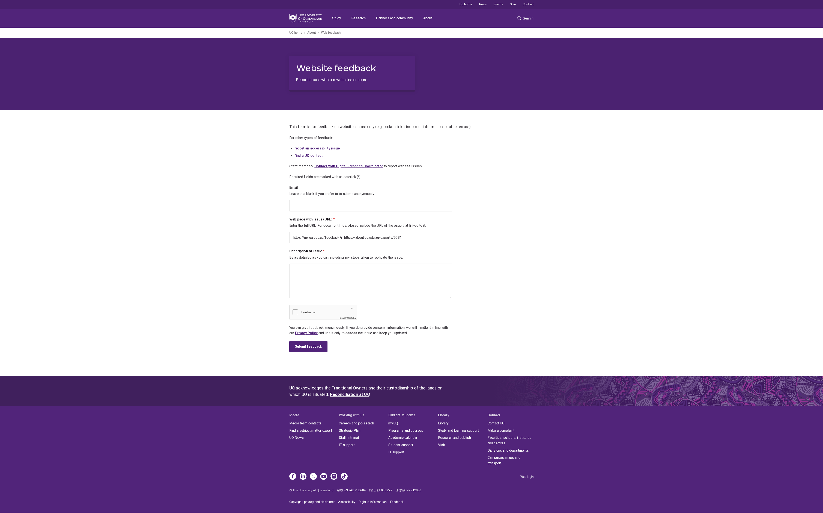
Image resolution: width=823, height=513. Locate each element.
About (427, 18)
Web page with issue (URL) (319, 219)
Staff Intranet (349, 438)
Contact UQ (496, 423)
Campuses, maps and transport (504, 460)
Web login (527, 476)
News (483, 4)
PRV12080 (414, 490)
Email (293, 188)
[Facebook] (292, 477)
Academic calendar (402, 438)
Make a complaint (501, 431)
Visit (441, 445)
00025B (386, 490)
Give (513, 4)
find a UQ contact (308, 156)
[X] (313, 477)
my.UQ (393, 423)
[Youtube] (323, 477)
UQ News (296, 438)
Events (498, 4)
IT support (347, 445)
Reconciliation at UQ (350, 394)
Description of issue (314, 251)
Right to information (373, 502)
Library (443, 423)
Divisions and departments (508, 450)
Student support (400, 445)
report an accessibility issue (317, 148)
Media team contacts (305, 423)
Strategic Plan (349, 431)
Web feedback (331, 32)
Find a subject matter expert (310, 431)
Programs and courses (405, 431)
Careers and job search (356, 423)
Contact (528, 4)
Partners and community (394, 18)
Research (358, 18)
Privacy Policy (306, 333)
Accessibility (346, 502)
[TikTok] (344, 477)
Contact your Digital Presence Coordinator (348, 166)
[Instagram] (333, 477)
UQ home (466, 4)
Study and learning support (458, 431)
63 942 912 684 (355, 490)
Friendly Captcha (347, 318)
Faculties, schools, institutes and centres (510, 440)
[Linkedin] (303, 477)
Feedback (397, 502)
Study (336, 18)
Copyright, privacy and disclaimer (312, 502)
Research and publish (454, 438)
